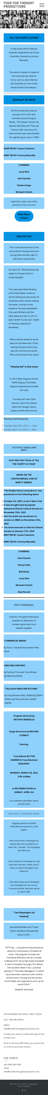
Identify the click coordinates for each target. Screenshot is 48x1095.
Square (32, 1084)
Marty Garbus (17, 79)
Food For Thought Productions (19, 5)
